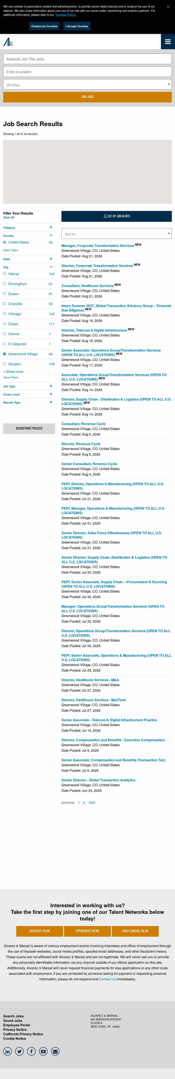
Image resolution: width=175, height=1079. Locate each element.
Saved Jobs (12, 1020)
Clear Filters (10, 250)
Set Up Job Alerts (118, 216)
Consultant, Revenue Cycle (83, 423)
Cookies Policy (66, 15)
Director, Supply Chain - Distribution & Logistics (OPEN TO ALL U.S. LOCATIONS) (116, 401)
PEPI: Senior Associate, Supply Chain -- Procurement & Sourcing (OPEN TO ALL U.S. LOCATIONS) (114, 584)
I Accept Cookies (77, 26)
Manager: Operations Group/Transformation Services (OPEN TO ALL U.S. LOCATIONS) (112, 608)
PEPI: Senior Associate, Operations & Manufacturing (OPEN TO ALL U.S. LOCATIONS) (116, 657)
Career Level (11, 394)
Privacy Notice (15, 1029)
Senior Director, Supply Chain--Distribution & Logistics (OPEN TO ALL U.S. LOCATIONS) (114, 559)
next (92, 802)
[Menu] (168, 42)
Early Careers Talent (135, 931)
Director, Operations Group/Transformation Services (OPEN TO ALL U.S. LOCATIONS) (116, 633)
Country (8, 235)
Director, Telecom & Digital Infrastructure (94, 330)
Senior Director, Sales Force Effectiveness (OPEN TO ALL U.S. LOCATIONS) (111, 535)
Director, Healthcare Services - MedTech (93, 699)
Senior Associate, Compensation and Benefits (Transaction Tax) (113, 759)
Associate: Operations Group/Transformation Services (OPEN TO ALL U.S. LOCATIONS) (113, 377)
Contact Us (107, 979)
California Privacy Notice (23, 1033)
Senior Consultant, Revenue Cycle (89, 463)
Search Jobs (13, 1016)
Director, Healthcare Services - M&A (90, 679)
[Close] (168, 7)
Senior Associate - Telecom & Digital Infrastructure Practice (109, 719)
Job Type (9, 386)
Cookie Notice (14, 1038)
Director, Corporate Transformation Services (97, 265)
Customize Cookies (44, 26)
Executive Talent (39, 931)
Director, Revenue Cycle (81, 443)
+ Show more (13, 371)
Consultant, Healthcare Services (87, 285)
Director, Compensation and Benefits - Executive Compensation (113, 739)
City (5, 267)
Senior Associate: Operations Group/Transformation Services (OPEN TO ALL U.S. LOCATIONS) (111, 352)
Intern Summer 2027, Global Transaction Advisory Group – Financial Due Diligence (116, 308)
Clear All (9, 217)
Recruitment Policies (29, 428)
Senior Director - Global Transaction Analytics (98, 780)
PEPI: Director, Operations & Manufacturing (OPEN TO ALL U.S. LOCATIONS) (112, 486)
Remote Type (11, 402)
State (6, 259)
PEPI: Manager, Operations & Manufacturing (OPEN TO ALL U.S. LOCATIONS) (113, 510)
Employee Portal (16, 1025)
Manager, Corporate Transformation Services (97, 245)
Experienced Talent (87, 931)
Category (9, 227)
